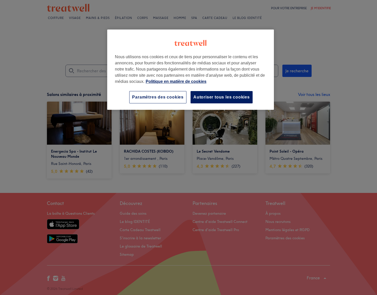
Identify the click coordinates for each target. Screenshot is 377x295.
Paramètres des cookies (158, 97)
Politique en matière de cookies (176, 81)
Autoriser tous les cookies (221, 97)
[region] (190, 70)
